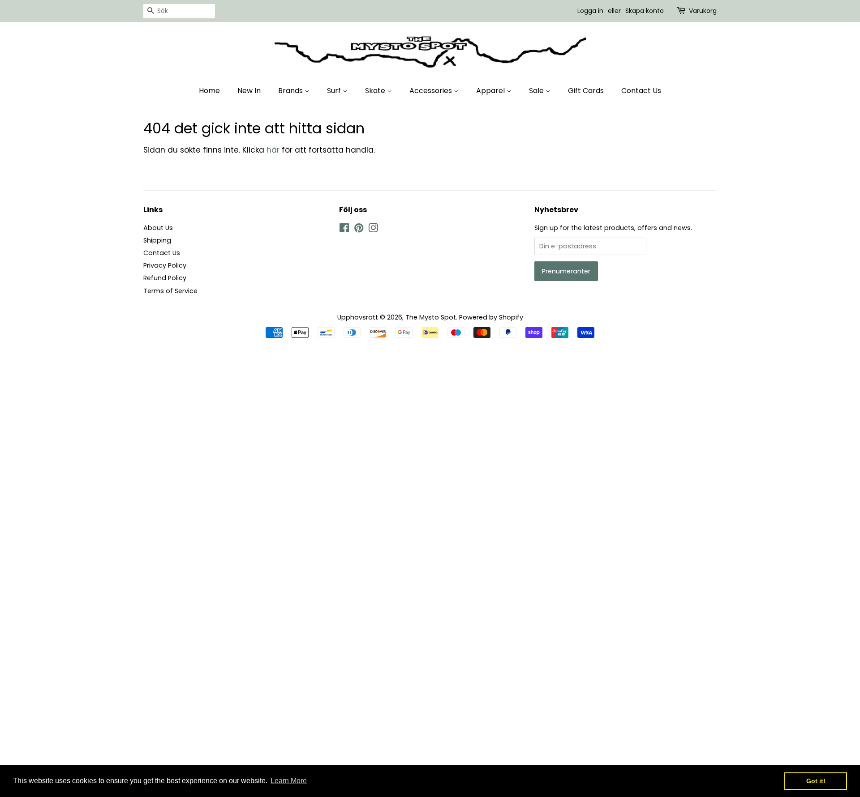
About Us (158, 227)
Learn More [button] (289, 780)
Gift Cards (586, 90)
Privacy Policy (164, 265)
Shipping (157, 240)
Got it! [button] (816, 780)
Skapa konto (644, 10)
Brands (291, 90)
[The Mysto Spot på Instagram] (373, 229)
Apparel (491, 90)
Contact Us (641, 90)
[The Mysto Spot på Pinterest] (359, 229)
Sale (537, 90)
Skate (376, 90)
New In (249, 90)
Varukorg (703, 10)
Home (209, 90)
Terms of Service (170, 290)
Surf (335, 90)
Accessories (431, 90)
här (273, 150)
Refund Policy (164, 277)
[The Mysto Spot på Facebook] (344, 229)
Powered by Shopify (491, 317)
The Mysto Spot (430, 317)
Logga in (590, 10)
